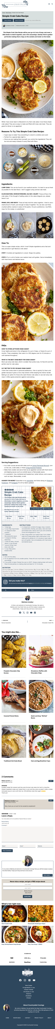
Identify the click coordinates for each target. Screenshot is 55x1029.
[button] (5, 490)
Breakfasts (29, 995)
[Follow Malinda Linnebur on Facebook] (20, 612)
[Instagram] (25, 980)
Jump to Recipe (7, 20)
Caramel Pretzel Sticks (11, 716)
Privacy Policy (39, 1017)
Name (4, 846)
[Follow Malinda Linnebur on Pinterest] (35, 612)
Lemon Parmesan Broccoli (40, 465)
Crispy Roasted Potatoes (34, 467)
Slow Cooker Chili (14, 913)
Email (22, 846)
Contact (27, 1017)
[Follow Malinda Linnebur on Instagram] (27, 612)
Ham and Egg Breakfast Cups (40, 761)
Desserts (28, 993)
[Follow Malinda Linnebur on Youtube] (31, 612)
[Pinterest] (29, 980)
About (49, 1017)
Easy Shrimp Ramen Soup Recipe (14, 934)
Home (7, 1017)
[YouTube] (34, 980)
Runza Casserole (6, 621)
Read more (47, 875)
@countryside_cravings (38, 583)
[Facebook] (20, 980)
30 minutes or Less (28, 991)
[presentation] (14, 651)
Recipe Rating (5, 821)
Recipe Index (17, 1017)
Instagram (14, 483)
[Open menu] (49, 4)
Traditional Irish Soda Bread (13, 761)
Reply (51, 780)
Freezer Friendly (28, 989)
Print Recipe (47, 508)
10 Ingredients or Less (29, 987)
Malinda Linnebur (10, 25)
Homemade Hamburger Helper (40, 913)
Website (40, 846)
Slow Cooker (28, 985)
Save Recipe (36, 508)
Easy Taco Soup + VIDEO (40, 934)
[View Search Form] (52, 4)
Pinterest (50, 480)
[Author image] (4, 26)
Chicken (28, 998)
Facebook (5, 483)
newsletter (30, 480)
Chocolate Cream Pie (47, 621)
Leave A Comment (19, 20)
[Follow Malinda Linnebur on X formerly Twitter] (23, 612)
